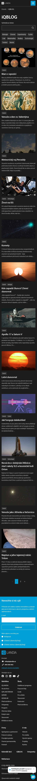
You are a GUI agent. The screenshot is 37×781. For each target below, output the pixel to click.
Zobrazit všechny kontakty (10, 668)
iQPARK (4, 695)
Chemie (12, 34)
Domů (4, 9)
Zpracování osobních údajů (11, 778)
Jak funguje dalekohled (13, 419)
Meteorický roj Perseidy (13, 159)
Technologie (29, 38)
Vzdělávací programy (24, 685)
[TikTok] (18, 676)
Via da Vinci (5, 689)
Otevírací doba (6, 711)
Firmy (4, 728)
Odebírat (18, 627)
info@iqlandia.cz (10, 661)
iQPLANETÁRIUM (7, 692)
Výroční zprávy (27, 738)
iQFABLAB (5, 698)
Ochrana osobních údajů (10, 773)
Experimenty (22, 34)
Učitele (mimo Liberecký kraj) (14, 644)
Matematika (11, 38)
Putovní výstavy (7, 735)
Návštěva (5, 681)
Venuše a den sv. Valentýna (15, 116)
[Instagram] (7, 676)
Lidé (3, 38)
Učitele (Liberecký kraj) (12, 640)
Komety (5, 245)
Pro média (25, 735)
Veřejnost (7, 636)
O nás (24, 728)
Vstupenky (5, 705)
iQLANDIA (5, 685)
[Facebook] (3, 676)
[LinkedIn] (10, 676)
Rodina (20, 38)
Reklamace (6, 759)
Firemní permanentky (9, 741)
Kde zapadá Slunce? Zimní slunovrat (15, 290)
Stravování (5, 717)
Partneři (4, 745)
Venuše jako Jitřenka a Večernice (18, 512)
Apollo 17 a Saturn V (12, 334)
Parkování (21, 701)
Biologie (5, 34)
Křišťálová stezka (7, 721)
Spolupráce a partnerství (10, 732)
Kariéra (24, 745)
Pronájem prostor (7, 738)
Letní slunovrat (9, 377)
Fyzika (30, 34)
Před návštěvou (7, 701)
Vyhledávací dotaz (8, 23)
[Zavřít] (34, 769)
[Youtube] (14, 676)
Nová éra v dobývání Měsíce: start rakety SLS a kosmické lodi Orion (17, 466)
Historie (24, 732)
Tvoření (4, 42)
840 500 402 (9, 665)
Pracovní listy (22, 689)
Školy (20, 681)
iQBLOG (11, 9)
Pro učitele (21, 695)
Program (4, 708)
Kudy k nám (5, 714)
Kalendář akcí (7, 752)
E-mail (4, 615)
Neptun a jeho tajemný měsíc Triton (16, 556)
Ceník (19, 692)
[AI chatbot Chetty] (33, 777)
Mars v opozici (9, 73)
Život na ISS (7, 202)
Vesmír (12, 42)
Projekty (25, 741)
